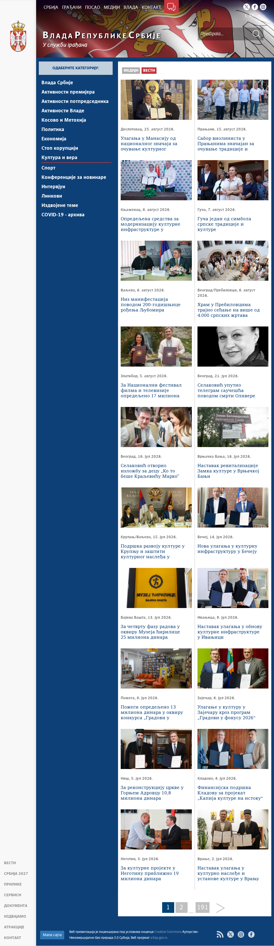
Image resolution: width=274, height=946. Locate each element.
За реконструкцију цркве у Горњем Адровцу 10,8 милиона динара (152, 793)
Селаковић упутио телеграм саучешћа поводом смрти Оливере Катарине (226, 391)
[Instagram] (263, 6)
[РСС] (220, 934)
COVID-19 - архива (63, 215)
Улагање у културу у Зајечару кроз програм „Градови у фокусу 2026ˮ (226, 712)
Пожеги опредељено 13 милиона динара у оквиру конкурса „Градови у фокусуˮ (152, 713)
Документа (15, 906)
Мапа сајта (52, 935)
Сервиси (12, 895)
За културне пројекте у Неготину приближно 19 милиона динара (150, 873)
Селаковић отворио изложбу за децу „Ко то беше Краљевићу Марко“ (150, 471)
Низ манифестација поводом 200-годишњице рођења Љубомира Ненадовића (151, 305)
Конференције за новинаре (73, 177)
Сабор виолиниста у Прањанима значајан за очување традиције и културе (225, 144)
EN (251, 16)
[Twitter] (246, 6)
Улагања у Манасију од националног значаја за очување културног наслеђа (149, 144)
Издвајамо (15, 916)
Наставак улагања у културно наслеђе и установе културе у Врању (228, 873)
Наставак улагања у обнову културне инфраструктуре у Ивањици (229, 632)
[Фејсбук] (251, 934)
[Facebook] (255, 6)
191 (202, 907)
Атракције (14, 927)
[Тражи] (256, 34)
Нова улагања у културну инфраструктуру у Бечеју (227, 549)
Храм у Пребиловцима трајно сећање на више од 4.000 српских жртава (228, 310)
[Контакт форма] (171, 7)
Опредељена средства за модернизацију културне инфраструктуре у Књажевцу (150, 225)
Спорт (48, 168)
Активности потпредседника (75, 101)
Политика (52, 129)
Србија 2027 (16, 874)
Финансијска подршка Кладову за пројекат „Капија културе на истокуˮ (230, 793)
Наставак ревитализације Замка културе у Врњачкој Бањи (228, 471)
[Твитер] (230, 934)
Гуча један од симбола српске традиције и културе (224, 224)
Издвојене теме (59, 205)
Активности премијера (68, 92)
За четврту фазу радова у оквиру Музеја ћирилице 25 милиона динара (150, 632)
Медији (131, 70)
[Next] (218, 908)
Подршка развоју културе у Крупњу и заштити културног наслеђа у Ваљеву (153, 552)
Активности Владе (62, 111)
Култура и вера (59, 157)
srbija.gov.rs (158, 938)
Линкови (51, 196)
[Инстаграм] (241, 934)
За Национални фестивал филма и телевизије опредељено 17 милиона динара (151, 391)
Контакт (12, 938)
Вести (10, 863)
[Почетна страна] (18, 36)
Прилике (13, 884)
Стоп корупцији (59, 148)
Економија (53, 139)
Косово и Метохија (63, 120)
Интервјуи (53, 186)
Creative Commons (167, 932)
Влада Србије (57, 82)
